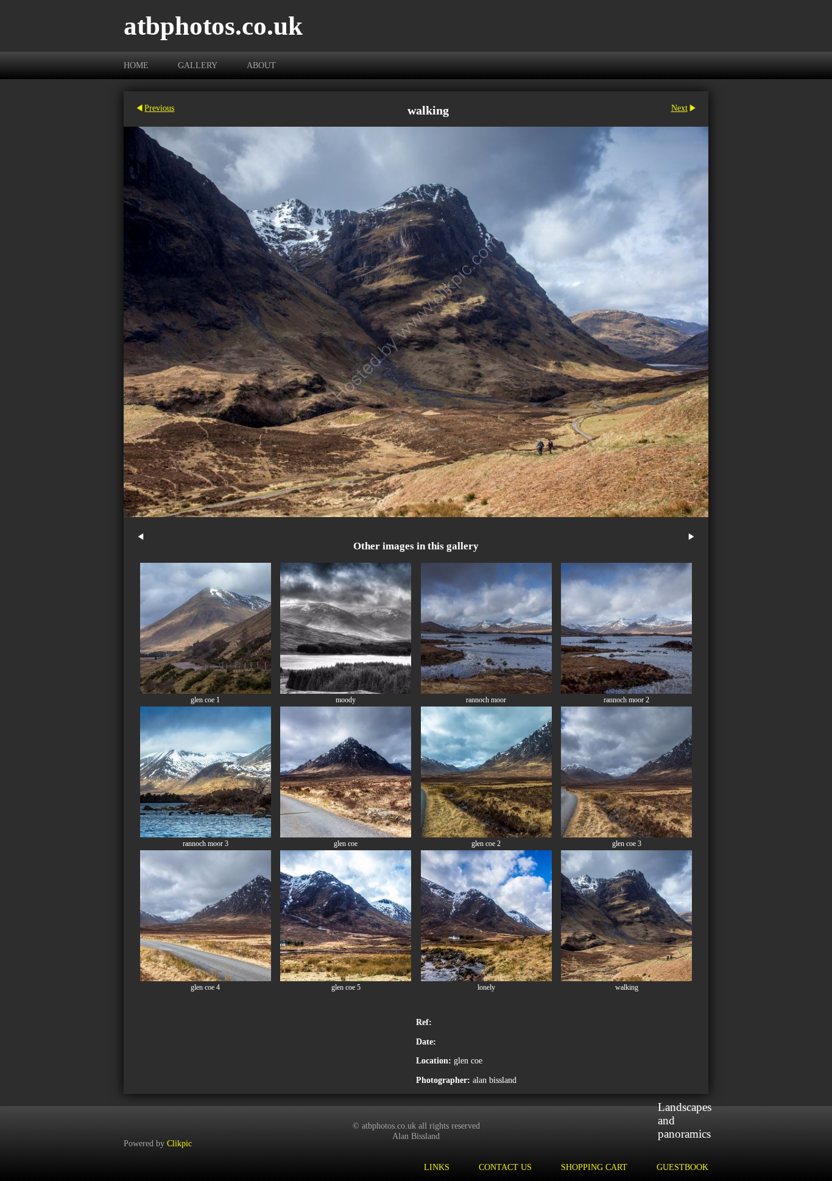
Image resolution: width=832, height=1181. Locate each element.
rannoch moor (486, 700)
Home (136, 65)
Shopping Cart (594, 1167)
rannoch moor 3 (205, 844)
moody (346, 700)
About (261, 65)
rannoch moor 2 (626, 700)
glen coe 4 (205, 988)
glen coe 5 (346, 988)
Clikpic (179, 1143)
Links (436, 1167)
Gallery (197, 65)
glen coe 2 (486, 844)
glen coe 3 (626, 844)
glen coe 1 (205, 700)
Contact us (505, 1167)
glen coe (346, 844)
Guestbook (682, 1167)
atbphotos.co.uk (213, 26)
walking (626, 988)
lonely (486, 988)
